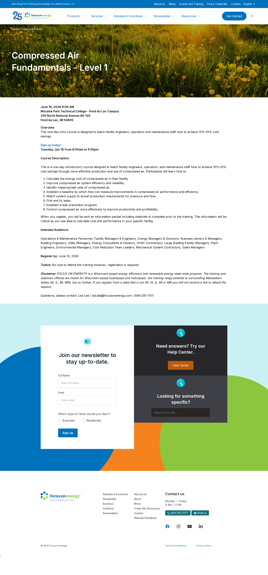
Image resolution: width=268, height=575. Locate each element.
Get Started (234, 16)
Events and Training (191, 3)
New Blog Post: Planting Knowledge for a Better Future (43, 4)
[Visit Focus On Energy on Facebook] (167, 526)
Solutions (108, 508)
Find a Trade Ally (217, 3)
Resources (189, 16)
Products (73, 16)
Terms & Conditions (175, 545)
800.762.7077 (179, 512)
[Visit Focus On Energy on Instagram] (178, 526)
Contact (235, 3)
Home (15, 29)
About (137, 498)
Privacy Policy (203, 545)
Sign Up (68, 433)
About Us (159, 3)
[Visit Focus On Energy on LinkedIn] (201, 526)
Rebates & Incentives (128, 16)
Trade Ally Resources (147, 508)
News (172, 3)
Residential (109, 498)
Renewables (162, 16)
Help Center (180, 365)
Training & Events (31, 29)
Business (108, 503)
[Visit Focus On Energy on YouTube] (189, 526)
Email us (202, 512)
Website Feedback (145, 517)
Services (97, 16)
